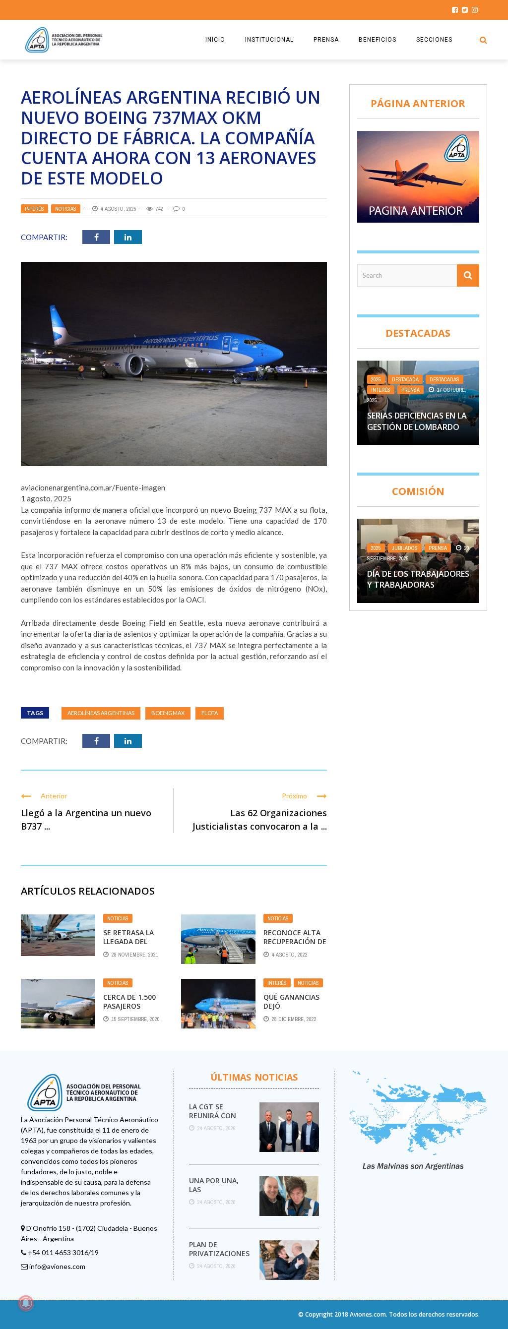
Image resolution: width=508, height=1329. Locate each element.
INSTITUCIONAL (269, 39)
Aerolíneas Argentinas (100, 713)
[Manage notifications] (26, 1303)
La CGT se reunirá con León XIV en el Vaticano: (215, 1120)
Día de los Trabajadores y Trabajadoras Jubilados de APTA (418, 585)
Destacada (405, 379)
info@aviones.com (57, 1266)
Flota (209, 713)
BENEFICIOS (377, 39)
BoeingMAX (168, 713)
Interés (34, 208)
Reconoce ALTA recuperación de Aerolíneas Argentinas (294, 946)
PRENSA (326, 39)
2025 (376, 379)
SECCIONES (434, 39)
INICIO (215, 39)
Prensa (410, 389)
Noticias (65, 208)
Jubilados (405, 547)
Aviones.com (368, 1314)
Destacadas (444, 379)
